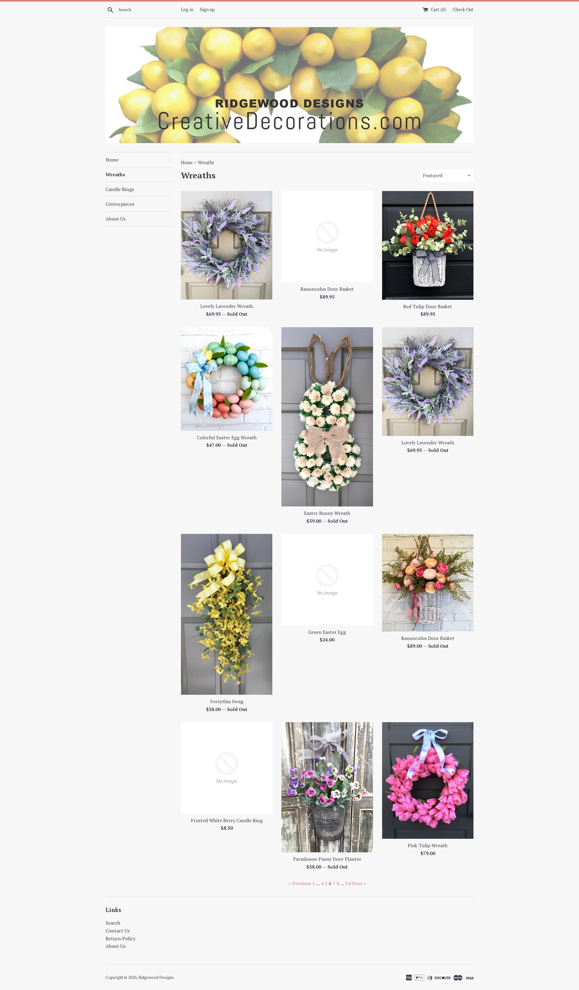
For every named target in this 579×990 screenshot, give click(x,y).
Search (113, 923)
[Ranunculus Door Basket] (327, 236)
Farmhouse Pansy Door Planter (327, 859)
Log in (187, 9)
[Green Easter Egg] (327, 579)
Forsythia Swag (226, 701)
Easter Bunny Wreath (327, 513)
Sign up (207, 9)
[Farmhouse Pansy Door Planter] (327, 787)
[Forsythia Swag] (226, 614)
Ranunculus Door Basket (327, 289)
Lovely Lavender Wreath (226, 306)
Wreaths (115, 174)
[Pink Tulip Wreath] (427, 780)
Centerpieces (120, 204)
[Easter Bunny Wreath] (327, 416)
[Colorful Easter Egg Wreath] (226, 379)
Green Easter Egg (327, 631)
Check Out (463, 9)
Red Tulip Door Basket (427, 306)
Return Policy (120, 938)
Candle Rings (120, 189)
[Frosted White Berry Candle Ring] (226, 767)
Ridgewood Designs (156, 977)
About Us (115, 218)
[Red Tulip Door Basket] (427, 245)
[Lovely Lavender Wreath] (226, 245)
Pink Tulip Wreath (428, 845)
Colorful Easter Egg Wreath (227, 437)
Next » (359, 883)
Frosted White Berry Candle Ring (227, 820)
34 (348, 883)
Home (112, 159)
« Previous (300, 883)
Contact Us (118, 930)
